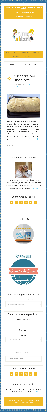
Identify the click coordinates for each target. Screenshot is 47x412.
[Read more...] (33, 139)
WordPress (25, 402)
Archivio (23, 335)
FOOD (18, 145)
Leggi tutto (34, 188)
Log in (31, 402)
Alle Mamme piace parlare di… (23, 300)
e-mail (36, 392)
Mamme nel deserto (23, 23)
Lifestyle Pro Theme (26, 400)
